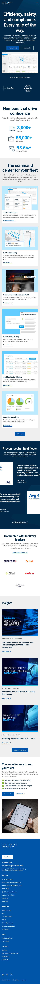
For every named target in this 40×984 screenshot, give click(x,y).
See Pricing (5, 901)
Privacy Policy (15, 980)
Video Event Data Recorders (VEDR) (12, 885)
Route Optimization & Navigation (11, 882)
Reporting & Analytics (8, 895)
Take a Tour (19, 794)
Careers (23, 980)
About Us (4, 950)
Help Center (5, 929)
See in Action (27, 48)
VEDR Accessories (7, 938)
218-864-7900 (7, 863)
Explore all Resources (20, 750)
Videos (4, 920)
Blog (3, 913)
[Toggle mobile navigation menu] (37, 3)
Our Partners (5, 956)
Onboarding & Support (8, 926)
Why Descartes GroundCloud (10, 953)
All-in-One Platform (7, 879)
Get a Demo (7, 857)
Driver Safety (5, 888)
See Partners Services (18, 552)
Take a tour (20, 434)
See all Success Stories (19, 522)
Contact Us (5, 959)
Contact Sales (13, 48)
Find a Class (5, 941)
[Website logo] (17, 3)
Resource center (6, 910)
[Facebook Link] (7, 974)
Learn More (6, 262)
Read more (5, 652)
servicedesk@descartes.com (12, 866)
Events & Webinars (7, 923)
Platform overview (8, 220)
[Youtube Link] (11, 974)
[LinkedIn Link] (3, 974)
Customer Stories (7, 916)
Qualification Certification (9, 892)
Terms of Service (6, 980)
